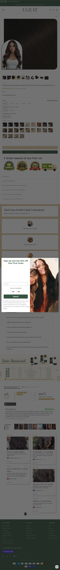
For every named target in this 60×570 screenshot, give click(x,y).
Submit (16, 297)
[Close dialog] (56, 259)
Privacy (5, 308)
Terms (28, 306)
